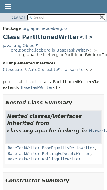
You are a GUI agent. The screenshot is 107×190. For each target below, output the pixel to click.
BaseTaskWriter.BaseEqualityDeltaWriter (51, 148)
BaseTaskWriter (37, 87)
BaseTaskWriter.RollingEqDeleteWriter (49, 153)
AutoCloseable (43, 69)
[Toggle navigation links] (8, 7)
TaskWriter (74, 69)
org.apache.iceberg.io (45, 28)
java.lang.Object (19, 45)
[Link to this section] (76, 102)
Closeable (13, 69)
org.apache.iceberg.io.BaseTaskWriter (49, 50)
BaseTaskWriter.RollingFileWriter (44, 159)
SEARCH (18, 17)
